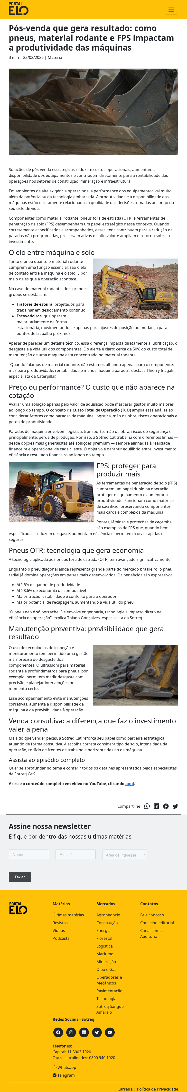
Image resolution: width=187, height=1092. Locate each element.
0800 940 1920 (102, 1057)
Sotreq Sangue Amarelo (110, 1009)
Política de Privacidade (157, 1089)
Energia (103, 930)
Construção (107, 922)
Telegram (65, 1075)
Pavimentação (109, 991)
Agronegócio (108, 915)
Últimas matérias (68, 915)
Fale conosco (152, 915)
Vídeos (59, 930)
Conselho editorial (157, 922)
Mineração (106, 961)
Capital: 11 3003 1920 (72, 1052)
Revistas (60, 922)
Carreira (125, 1089)
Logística (104, 946)
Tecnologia (106, 998)
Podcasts (61, 938)
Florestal (104, 938)
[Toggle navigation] (171, 10)
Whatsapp (66, 1067)
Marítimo (104, 954)
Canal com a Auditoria (151, 933)
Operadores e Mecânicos (109, 980)
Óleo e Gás (106, 969)
